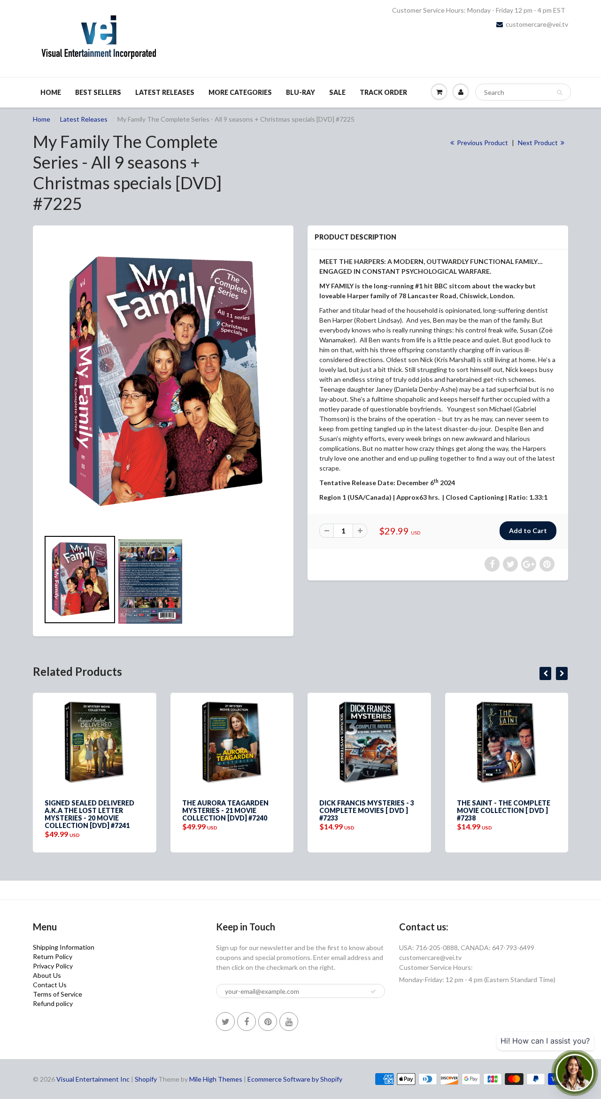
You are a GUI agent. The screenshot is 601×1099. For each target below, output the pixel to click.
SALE (337, 92)
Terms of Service (57, 994)
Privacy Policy (53, 966)
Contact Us (50, 985)
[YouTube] (288, 1021)
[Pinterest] (267, 1021)
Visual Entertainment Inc (93, 1079)
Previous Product (481, 143)
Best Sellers (98, 92)
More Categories (240, 92)
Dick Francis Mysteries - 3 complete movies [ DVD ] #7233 (353, 810)
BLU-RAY (300, 92)
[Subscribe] (373, 991)
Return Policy (52, 956)
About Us (47, 975)
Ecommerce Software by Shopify (294, 1079)
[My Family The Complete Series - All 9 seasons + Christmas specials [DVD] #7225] (163, 382)
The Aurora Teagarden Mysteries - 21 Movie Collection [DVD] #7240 (212, 810)
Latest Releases (164, 92)
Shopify (146, 1079)
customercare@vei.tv (537, 24)
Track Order (383, 92)
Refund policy (53, 1003)
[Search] (559, 92)
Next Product (538, 143)
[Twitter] (225, 1021)
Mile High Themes (215, 1079)
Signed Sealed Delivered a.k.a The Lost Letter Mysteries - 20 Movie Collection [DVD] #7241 (76, 814)
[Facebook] (246, 1021)
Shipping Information (63, 947)
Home (50, 92)
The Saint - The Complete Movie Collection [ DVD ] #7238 (490, 810)
